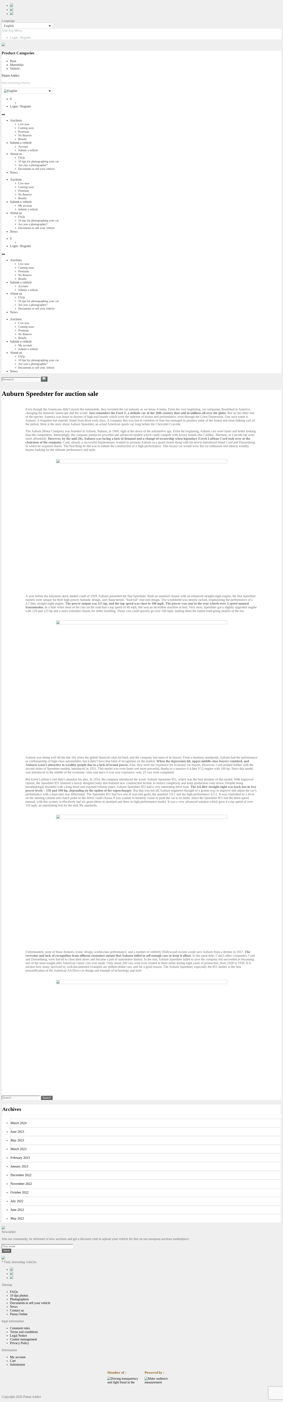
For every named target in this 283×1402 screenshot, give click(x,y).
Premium (23, 131)
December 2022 (21, 1175)
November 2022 (21, 1183)
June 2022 (17, 1209)
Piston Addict (10, 75)
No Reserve (25, 135)
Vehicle (15, 68)
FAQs (21, 157)
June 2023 (17, 1131)
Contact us (17, 1310)
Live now (23, 124)
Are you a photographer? (32, 165)
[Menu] (3, 114)
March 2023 (19, 1149)
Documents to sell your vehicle (36, 168)
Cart (13, 1361)
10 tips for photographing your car (38, 161)
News (14, 172)
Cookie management (23, 1339)
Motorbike (17, 65)
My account (25, 205)
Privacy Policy (19, 1343)
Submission (17, 1364)
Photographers (19, 1299)
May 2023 (17, 1140)
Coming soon (26, 128)
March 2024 (19, 1123)
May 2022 (17, 1218)
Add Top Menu (12, 30)
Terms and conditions (24, 1332)
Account (23, 146)
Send (6, 1250)
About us (16, 154)
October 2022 (20, 1192)
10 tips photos (19, 1295)
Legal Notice (18, 1335)
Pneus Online (19, 1314)
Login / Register (20, 37)
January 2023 (19, 1166)
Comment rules (20, 1328)
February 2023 (20, 1157)
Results (22, 139)
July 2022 (17, 1201)
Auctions (16, 120)
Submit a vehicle (21, 142)
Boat (13, 61)
